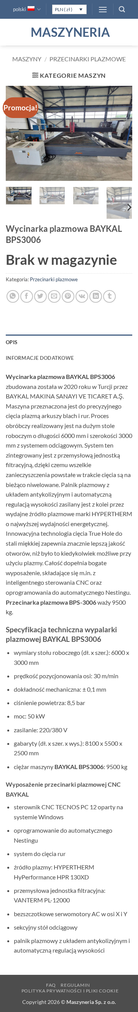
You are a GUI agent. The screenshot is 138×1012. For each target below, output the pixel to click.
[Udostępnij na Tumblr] (109, 296)
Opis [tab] (11, 342)
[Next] (120, 133)
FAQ (51, 985)
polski (19, 9)
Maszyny (26, 58)
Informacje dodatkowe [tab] (40, 358)
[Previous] (18, 133)
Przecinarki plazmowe (87, 58)
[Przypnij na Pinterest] (68, 296)
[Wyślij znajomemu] (54, 296)
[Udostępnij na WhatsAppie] (13, 296)
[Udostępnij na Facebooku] (26, 296)
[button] (102, 9)
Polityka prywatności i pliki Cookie (69, 991)
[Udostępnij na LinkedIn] (95, 296)
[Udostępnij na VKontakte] (82, 296)
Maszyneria (69, 32)
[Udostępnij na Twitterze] (40, 296)
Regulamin (75, 985)
